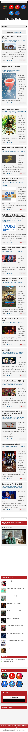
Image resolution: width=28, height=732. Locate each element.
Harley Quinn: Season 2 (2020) (13, 381)
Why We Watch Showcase (11, 66)
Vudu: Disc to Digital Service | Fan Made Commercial (13, 179)
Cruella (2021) (10, 581)
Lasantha (22, 729)
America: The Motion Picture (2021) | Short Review (12, 279)
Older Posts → (23, 514)
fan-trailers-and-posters (12, 184)
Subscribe (14, 701)
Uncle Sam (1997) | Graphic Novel (15, 640)
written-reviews (5, 41)
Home (10, 514)
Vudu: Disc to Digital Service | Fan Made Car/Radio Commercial (14, 215)
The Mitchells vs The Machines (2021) (13, 319)
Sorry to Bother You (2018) (14, 648)
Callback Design (21, 727)
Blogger (25, 725)
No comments (13, 41)
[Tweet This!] (7, 60)
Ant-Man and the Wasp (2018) (14, 610)
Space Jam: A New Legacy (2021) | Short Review (14, 248)
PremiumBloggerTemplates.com (9, 730)
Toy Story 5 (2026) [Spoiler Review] (11, 37)
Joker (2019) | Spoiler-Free (14, 603)
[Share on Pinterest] (11, 60)
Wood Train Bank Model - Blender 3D (14, 148)
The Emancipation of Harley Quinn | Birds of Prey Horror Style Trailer (12, 413)
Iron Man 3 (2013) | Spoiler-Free (15, 633)
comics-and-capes (11, 70)
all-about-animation (20, 40)
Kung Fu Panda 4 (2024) (10, 109)
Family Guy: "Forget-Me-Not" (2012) (16, 588)
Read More (22, 60)
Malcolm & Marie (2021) (13, 618)
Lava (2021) (6, 350)
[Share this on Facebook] (6, 60)
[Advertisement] (14, 561)
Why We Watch (14, 19)
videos (19, 184)
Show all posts (17, 32)
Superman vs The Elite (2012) (12, 484)
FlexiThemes (10, 729)
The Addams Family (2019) (11, 444)
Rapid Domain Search (20, 730)
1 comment (4, 385)
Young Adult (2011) (7, 527)
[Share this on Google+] (9, 60)
